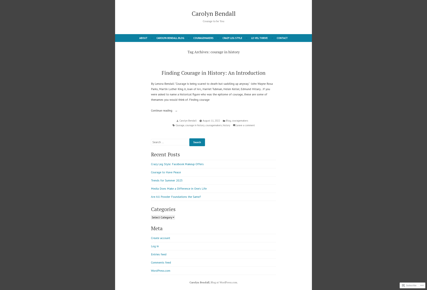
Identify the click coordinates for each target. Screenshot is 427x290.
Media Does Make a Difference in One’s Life (179, 188)
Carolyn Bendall (214, 13)
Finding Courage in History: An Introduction (214, 72)
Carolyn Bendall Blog (170, 38)
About (143, 38)
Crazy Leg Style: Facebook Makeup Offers (177, 164)
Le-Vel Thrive (259, 38)
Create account (160, 238)
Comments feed (161, 262)
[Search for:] (170, 142)
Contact (282, 38)
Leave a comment (245, 126)
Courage (180, 125)
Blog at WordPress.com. (224, 282)
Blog (228, 120)
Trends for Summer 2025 (167, 180)
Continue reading (162, 110)
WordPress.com (160, 271)
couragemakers (240, 120)
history (226, 125)
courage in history (194, 125)
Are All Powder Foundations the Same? (176, 197)
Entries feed (158, 254)
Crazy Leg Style (232, 38)
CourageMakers (203, 38)
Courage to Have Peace (166, 172)
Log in (155, 246)
